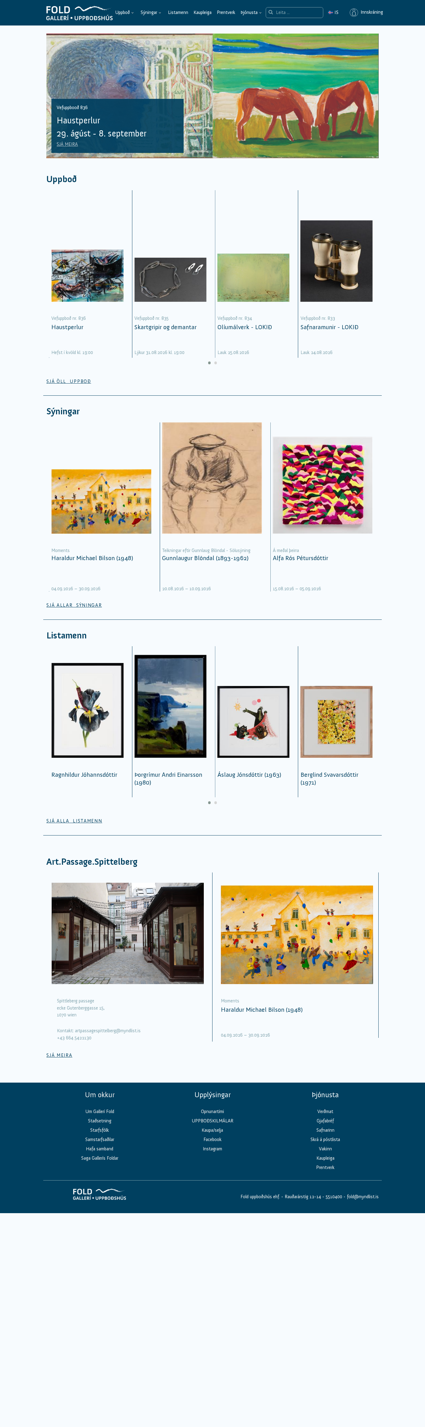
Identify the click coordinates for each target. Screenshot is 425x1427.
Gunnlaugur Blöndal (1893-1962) (205, 558)
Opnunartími (212, 1111)
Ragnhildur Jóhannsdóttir (84, 774)
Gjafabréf (325, 1121)
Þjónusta (249, 12)
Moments (60, 550)
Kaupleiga (203, 12)
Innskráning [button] (370, 12)
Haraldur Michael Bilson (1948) (92, 558)
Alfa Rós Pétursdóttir (300, 558)
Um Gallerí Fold (99, 1111)
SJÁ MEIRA (67, 144)
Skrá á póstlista (325, 1139)
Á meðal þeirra (286, 550)
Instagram (212, 1149)
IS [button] (333, 12)
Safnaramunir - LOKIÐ (329, 327)
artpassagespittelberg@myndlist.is (108, 1030)
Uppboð (122, 12)
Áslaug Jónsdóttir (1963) (249, 774)
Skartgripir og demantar (165, 327)
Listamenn (178, 12)
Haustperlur (67, 327)
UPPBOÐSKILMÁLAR (212, 1121)
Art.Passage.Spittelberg (92, 861)
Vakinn (325, 1149)
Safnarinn (325, 1130)
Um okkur (99, 1094)
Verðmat (325, 1111)
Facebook (212, 1139)
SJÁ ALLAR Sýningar (74, 605)
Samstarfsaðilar (99, 1139)
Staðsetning (99, 1121)
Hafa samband (99, 1149)
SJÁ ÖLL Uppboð (68, 381)
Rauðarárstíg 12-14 (302, 1196)
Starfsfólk (99, 1130)
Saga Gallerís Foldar (99, 1158)
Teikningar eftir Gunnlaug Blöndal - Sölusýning (206, 550)
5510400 (334, 1196)
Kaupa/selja (212, 1130)
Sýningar (149, 12)
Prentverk (226, 12)
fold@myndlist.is (363, 1196)
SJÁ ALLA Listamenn (74, 821)
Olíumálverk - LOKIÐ (244, 327)
